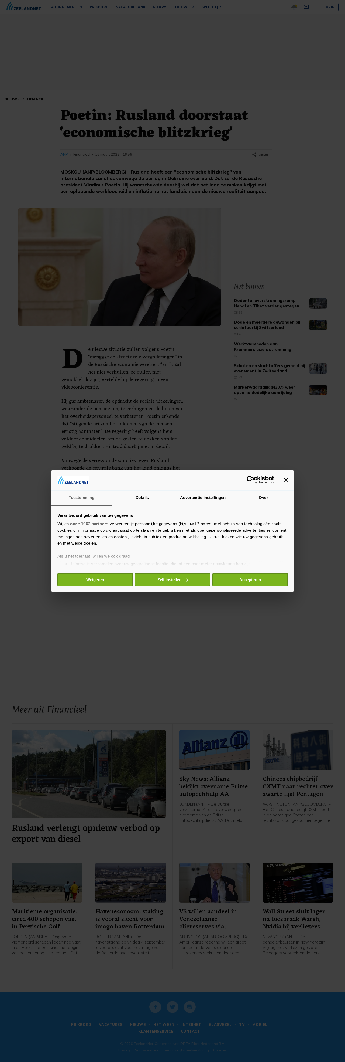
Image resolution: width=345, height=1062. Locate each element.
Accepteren (250, 579)
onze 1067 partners (89, 523)
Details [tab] (142, 497)
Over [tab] (263, 497)
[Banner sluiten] (286, 480)
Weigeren (95, 579)
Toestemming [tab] (81, 497)
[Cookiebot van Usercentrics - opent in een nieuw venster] (250, 480)
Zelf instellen (169, 579)
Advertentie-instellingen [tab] (203, 497)
